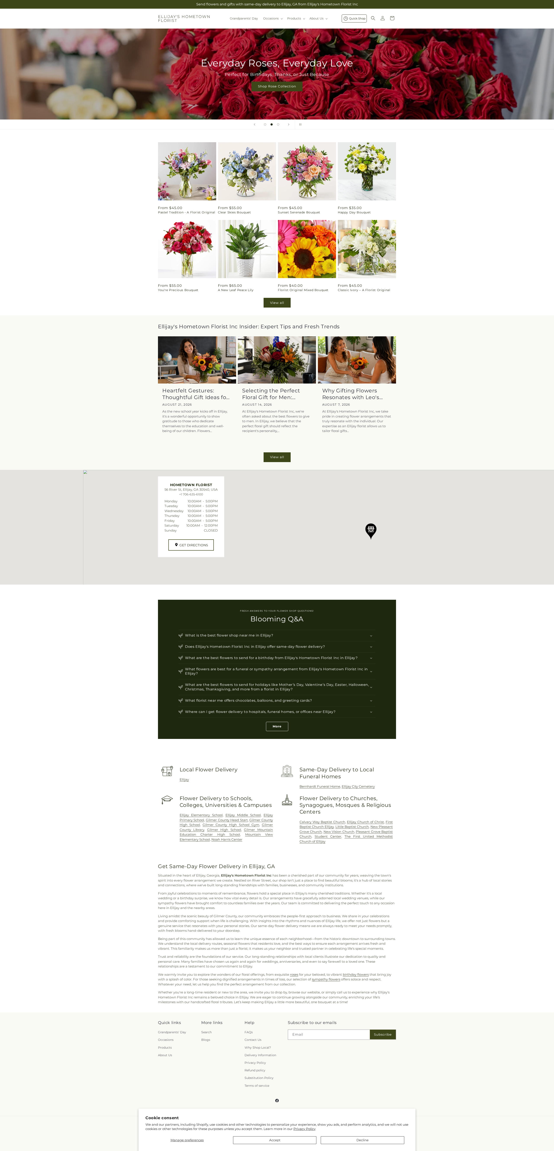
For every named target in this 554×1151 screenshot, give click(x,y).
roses (294, 974)
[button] (273, 18)
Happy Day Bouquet (354, 212)
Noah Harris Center (226, 839)
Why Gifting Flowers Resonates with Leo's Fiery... (350, 394)
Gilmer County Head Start (227, 820)
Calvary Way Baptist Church (322, 822)
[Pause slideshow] (299, 124)
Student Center (328, 836)
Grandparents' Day (172, 1032)
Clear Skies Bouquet (234, 212)
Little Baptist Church (352, 827)
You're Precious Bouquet (178, 290)
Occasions (166, 1040)
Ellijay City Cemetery (358, 786)
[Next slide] (288, 124)
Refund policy (255, 1070)
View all (277, 303)
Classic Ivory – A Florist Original (364, 290)
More (277, 726)
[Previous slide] (254, 124)
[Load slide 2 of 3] (271, 124)
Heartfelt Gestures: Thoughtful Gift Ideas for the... (195, 394)
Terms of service (257, 1086)
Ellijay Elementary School (201, 815)
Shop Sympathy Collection (518, 93)
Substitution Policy (259, 1078)
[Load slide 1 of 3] (265, 124)
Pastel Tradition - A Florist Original (186, 212)
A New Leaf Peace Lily (236, 290)
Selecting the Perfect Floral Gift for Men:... (271, 393)
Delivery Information (260, 1055)
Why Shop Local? (258, 1047)
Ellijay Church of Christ (365, 822)
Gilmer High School (224, 830)
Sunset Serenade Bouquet (299, 212)
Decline (362, 1140)
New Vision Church (339, 832)
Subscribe (383, 1034)
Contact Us (253, 1040)
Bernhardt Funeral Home (320, 786)
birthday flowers (356, 974)
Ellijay (184, 779)
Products (165, 1047)
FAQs (249, 1032)
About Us (165, 1055)
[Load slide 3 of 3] (278, 124)
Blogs (205, 1040)
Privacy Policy (304, 1129)
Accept (274, 1140)
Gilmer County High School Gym (231, 825)
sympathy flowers (326, 979)
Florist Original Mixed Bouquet (303, 290)
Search (206, 1032)
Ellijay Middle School (243, 815)
